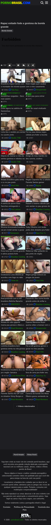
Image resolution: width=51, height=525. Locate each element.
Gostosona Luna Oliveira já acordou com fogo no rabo (12, 276)
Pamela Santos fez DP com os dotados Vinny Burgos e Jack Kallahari (12, 395)
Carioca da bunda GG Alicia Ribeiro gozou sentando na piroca (37, 395)
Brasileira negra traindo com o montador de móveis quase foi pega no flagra (13, 85)
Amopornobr (41, 90)
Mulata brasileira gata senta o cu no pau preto (12, 180)
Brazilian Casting (43, 209)
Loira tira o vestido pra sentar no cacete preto (13, 133)
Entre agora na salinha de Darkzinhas (11, 109)
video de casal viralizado (36, 108)
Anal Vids (15, 185)
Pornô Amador (19, 455)
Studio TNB (16, 138)
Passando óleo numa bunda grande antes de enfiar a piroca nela (37, 300)
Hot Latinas (16, 209)
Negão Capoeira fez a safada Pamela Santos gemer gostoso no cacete (38, 181)
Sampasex (14, 233)
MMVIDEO (15, 304)
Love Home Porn (18, 376)
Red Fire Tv (41, 233)
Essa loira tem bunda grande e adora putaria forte (13, 252)
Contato (6, 507)
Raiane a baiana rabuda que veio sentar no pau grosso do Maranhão (38, 205)
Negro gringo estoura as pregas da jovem (36, 276)
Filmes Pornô (32, 455)
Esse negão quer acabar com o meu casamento (36, 85)
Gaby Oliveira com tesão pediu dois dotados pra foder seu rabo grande (38, 228)
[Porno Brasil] (15, 3)
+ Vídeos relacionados (25, 406)
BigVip (38, 185)
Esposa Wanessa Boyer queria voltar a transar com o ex (38, 323)
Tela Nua (14, 90)
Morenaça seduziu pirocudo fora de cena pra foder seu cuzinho (37, 371)
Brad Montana (17, 328)
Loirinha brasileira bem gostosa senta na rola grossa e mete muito (13, 347)
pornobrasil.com (17, 520)
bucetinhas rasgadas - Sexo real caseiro (12, 97)
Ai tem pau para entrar (35, 96)
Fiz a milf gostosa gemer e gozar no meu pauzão (37, 347)
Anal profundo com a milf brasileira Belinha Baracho (12, 299)
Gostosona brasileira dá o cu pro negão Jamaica (13, 371)
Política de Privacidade (24, 507)
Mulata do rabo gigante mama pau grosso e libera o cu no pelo (12, 323)
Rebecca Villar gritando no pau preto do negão (37, 252)
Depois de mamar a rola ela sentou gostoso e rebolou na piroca (13, 157)
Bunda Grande (7, 31)
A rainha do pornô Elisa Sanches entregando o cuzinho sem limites (10, 205)
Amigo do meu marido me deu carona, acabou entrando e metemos (36, 157)
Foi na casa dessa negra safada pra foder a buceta (36, 133)
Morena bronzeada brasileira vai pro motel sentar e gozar (13, 228)
